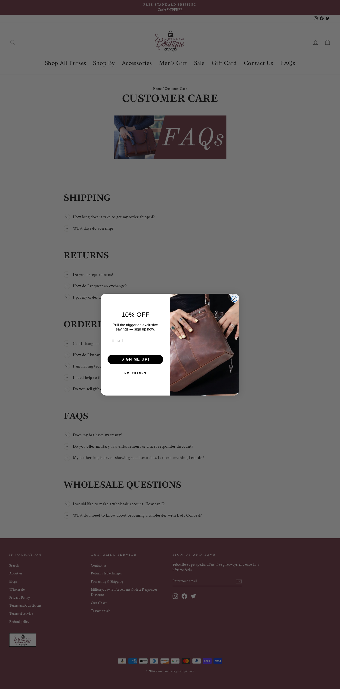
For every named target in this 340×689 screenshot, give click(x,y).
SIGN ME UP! (135, 359)
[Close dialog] (234, 299)
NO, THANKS (135, 373)
